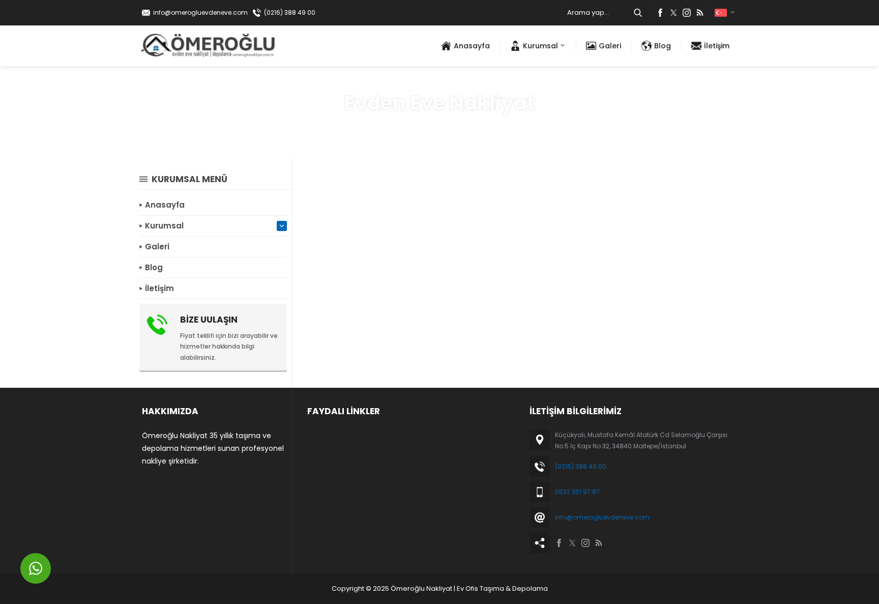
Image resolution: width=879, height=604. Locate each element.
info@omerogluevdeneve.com (200, 12)
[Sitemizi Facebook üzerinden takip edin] (660, 13)
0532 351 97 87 (577, 491)
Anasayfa (403, 127)
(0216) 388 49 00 (289, 12)
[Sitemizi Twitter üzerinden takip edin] (673, 13)
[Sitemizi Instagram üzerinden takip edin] (687, 13)
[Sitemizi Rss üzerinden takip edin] (700, 13)
